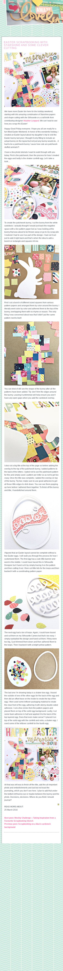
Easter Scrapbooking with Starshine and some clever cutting (26, 45)
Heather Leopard (31, 121)
